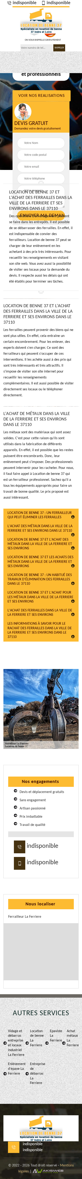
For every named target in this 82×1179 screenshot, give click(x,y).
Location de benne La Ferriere (37, 1038)
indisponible (24, 3)
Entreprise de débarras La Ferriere (37, 1073)
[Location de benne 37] (41, 20)
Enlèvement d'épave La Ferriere (17, 1069)
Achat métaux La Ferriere (73, 1038)
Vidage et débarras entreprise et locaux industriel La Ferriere (16, 1043)
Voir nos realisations (41, 96)
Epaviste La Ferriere (56, 1036)
